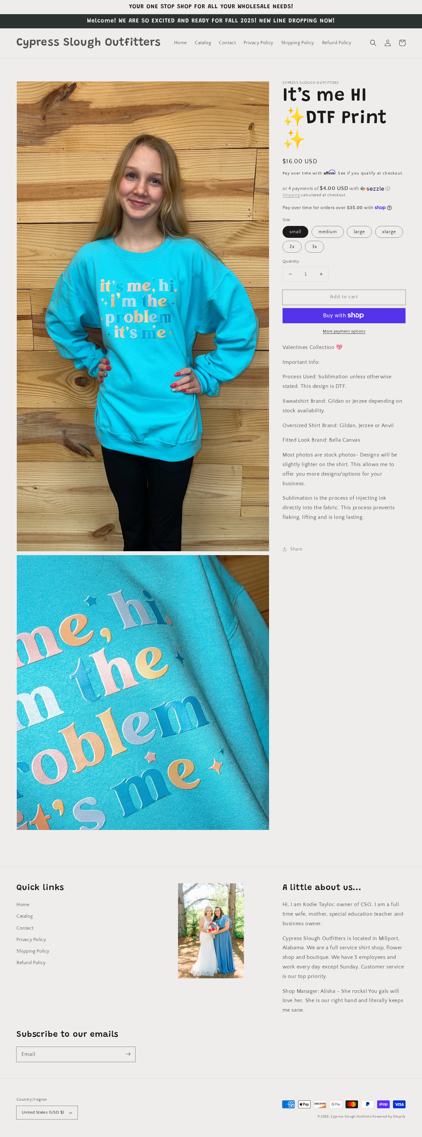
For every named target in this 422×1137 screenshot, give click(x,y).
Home (22, 904)
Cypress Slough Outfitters (352, 1117)
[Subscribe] (128, 1054)
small (295, 232)
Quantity (291, 261)
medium (327, 232)
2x (292, 246)
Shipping (291, 195)
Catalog (24, 916)
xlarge (389, 232)
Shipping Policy (32, 951)
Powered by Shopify (389, 1117)
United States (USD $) (43, 1112)
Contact (24, 928)
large (359, 232)
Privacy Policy (31, 939)
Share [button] (296, 549)
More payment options (344, 331)
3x (314, 246)
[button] (373, 43)
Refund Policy (31, 962)
